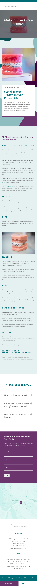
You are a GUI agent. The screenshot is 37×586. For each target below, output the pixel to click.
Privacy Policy (28, 577)
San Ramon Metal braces (8, 186)
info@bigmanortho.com (20, 548)
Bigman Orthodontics (7, 154)
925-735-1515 (21, 543)
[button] (18, 395)
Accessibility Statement (23, 578)
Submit (6, 475)
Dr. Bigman (5, 182)
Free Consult (9, 583)
